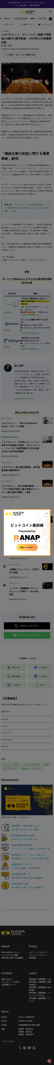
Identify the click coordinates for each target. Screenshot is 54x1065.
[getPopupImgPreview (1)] (27, 532)
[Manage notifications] (49, 1061)
